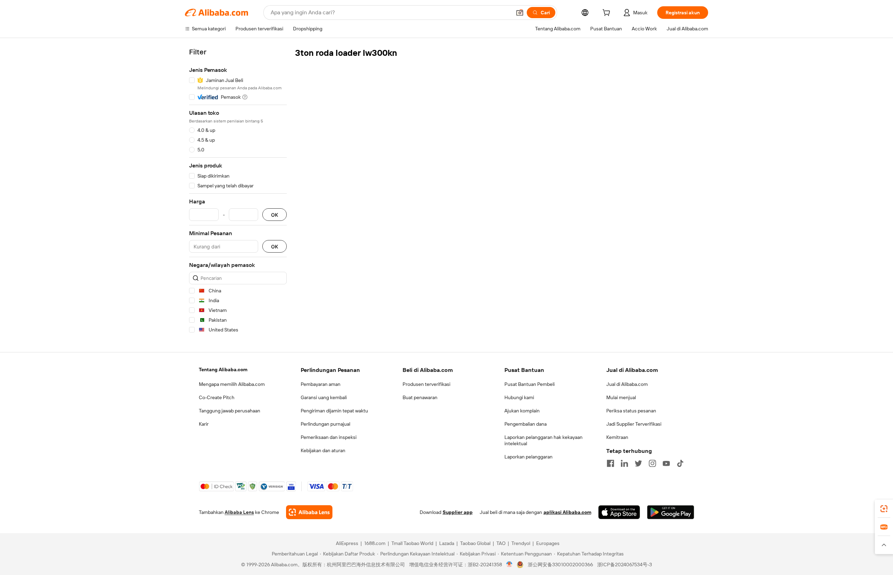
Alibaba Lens (239, 512)
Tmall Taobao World (412, 543)
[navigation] (238, 192)
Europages (548, 543)
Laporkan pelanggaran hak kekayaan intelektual (543, 440)
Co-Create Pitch (216, 397)
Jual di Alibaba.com (627, 384)
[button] (520, 12)
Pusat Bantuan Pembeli (529, 384)
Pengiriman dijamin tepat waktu (334, 410)
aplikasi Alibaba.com (567, 512)
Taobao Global (475, 543)
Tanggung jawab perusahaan (229, 410)
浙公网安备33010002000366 (560, 564)
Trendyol (520, 543)
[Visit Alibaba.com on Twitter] (638, 463)
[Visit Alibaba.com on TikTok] (680, 463)
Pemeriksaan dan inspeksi (329, 437)
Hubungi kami (519, 397)
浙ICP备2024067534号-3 (624, 564)
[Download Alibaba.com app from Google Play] (670, 512)
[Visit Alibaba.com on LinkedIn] (624, 463)
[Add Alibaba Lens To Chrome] (309, 512)
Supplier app (458, 512)
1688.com (374, 543)
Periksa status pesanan (631, 410)
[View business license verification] (509, 564)
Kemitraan (617, 437)
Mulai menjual (621, 397)
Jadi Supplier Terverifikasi (633, 424)
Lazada (446, 543)
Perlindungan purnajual (325, 424)
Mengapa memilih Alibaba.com (232, 384)
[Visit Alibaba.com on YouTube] (666, 463)
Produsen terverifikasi (426, 384)
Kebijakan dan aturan (323, 450)
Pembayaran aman (320, 384)
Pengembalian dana (525, 424)
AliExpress (347, 543)
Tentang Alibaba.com (223, 369)
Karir (204, 424)
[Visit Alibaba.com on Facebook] (610, 463)
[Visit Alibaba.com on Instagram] (652, 463)
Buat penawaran (420, 397)
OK (274, 215)
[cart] (607, 13)
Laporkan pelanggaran (528, 457)
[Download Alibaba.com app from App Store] (619, 512)
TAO (500, 543)
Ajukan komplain (522, 410)
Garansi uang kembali (324, 397)
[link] (884, 509)
